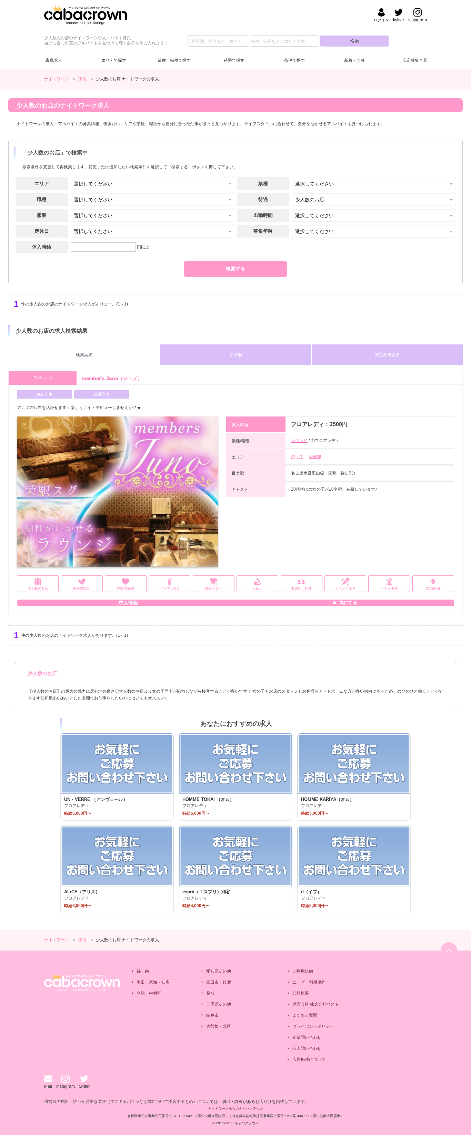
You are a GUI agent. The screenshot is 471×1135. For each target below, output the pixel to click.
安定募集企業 (414, 60)
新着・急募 (354, 60)
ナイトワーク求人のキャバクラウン (235, 1109)
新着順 (236, 354)
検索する (235, 268)
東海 (82, 79)
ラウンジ (299, 440)
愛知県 (315, 456)
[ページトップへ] (449, 950)
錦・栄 (297, 456)
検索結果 (84, 354)
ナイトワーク (56, 79)
